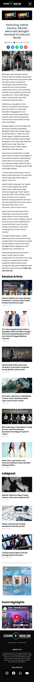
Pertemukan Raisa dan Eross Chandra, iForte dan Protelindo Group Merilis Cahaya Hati (15, 367)
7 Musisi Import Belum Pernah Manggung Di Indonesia (15, 554)
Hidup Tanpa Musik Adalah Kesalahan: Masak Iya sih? (14, 525)
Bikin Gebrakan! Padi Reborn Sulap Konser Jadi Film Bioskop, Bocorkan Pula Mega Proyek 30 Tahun (17, 430)
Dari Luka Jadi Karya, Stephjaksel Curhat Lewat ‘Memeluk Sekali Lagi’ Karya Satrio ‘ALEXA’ (16, 398)
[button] (30, 4)
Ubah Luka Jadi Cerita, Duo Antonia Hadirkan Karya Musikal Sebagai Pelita (16, 462)
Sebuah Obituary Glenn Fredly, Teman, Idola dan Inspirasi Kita (15, 496)
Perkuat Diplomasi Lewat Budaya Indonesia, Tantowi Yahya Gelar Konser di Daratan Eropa (16, 300)
